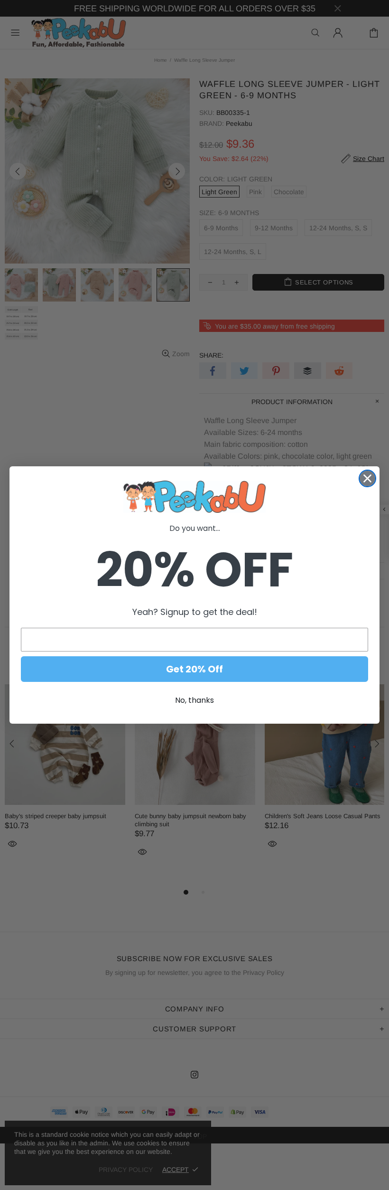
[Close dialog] (367, 478)
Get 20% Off (194, 669)
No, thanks (194, 700)
